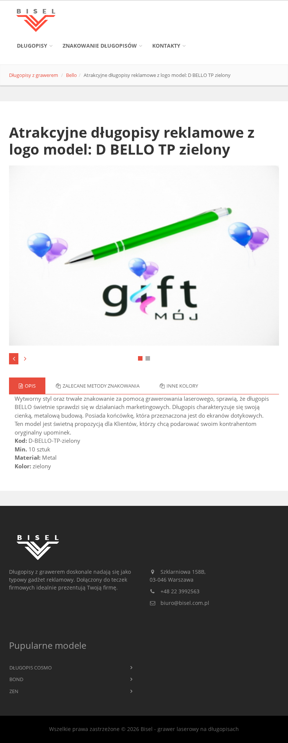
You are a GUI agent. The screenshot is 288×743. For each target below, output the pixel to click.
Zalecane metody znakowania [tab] (101, 385)
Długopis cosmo (30, 667)
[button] (140, 358)
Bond (16, 679)
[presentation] (13, 358)
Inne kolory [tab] (182, 385)
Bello (71, 75)
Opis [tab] (30, 385)
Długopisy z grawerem (33, 75)
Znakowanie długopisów (100, 45)
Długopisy (32, 45)
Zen (13, 691)
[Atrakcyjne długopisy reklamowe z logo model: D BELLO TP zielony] (144, 255)
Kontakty (166, 45)
